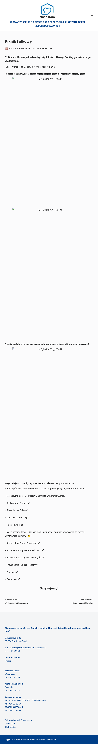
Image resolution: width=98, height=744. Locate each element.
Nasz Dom (47, 17)
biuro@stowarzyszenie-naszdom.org (28, 647)
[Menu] (92, 15)
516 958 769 (14, 651)
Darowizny (10, 724)
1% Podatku (10, 727)
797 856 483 (14, 690)
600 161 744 (14, 677)
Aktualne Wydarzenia (42, 48)
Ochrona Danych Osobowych (18, 720)
